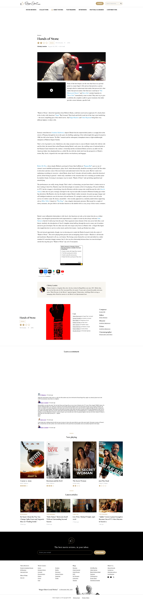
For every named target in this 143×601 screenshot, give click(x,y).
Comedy (40, 572)
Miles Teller (45, 201)
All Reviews (23, 570)
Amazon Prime (42, 570)
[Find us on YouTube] (111, 577)
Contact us (110, 570)
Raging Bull (88, 166)
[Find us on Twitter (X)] (113, 577)
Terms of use (76, 597)
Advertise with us (112, 572)
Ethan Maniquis (103, 317)
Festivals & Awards (97, 9)
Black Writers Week (95, 572)
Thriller (57, 578)
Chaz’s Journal (76, 570)
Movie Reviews (31, 9)
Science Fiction (59, 574)
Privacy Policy (85, 597)
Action (39, 568)
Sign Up (22, 577)
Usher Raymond (86, 117)
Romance (57, 572)
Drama (52, 42)
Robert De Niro (42, 166)
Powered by (42, 276)
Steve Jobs (85, 93)
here (85, 294)
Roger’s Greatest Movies (26, 568)
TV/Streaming (71, 9)
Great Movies (58, 9)
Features (92, 574)
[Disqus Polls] (71, 373)
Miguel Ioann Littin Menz (105, 334)
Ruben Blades (76, 328)
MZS (74, 574)
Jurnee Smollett (77, 318)
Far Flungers (76, 576)
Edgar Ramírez (74, 117)
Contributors (112, 9)
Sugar (57, 115)
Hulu (39, 580)
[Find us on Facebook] (108, 577)
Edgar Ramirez (77, 326)
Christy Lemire (42, 46)
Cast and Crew (24, 572)
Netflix (57, 570)
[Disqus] (71, 411)
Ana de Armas (76, 331)
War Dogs (60, 201)
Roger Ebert (93, 578)
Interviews (83, 9)
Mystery (57, 568)
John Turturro (76, 324)
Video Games (93, 570)
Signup (99, 3)
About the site (111, 568)
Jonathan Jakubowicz (58, 133)
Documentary (41, 574)
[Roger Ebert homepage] (30, 3)
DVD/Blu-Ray (93, 568)
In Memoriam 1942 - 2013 (65, 589)
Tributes (75, 580)
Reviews (39, 35)
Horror (39, 578)
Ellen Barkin (76, 320)
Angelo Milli (102, 312)
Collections (43, 9)
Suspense (57, 576)
